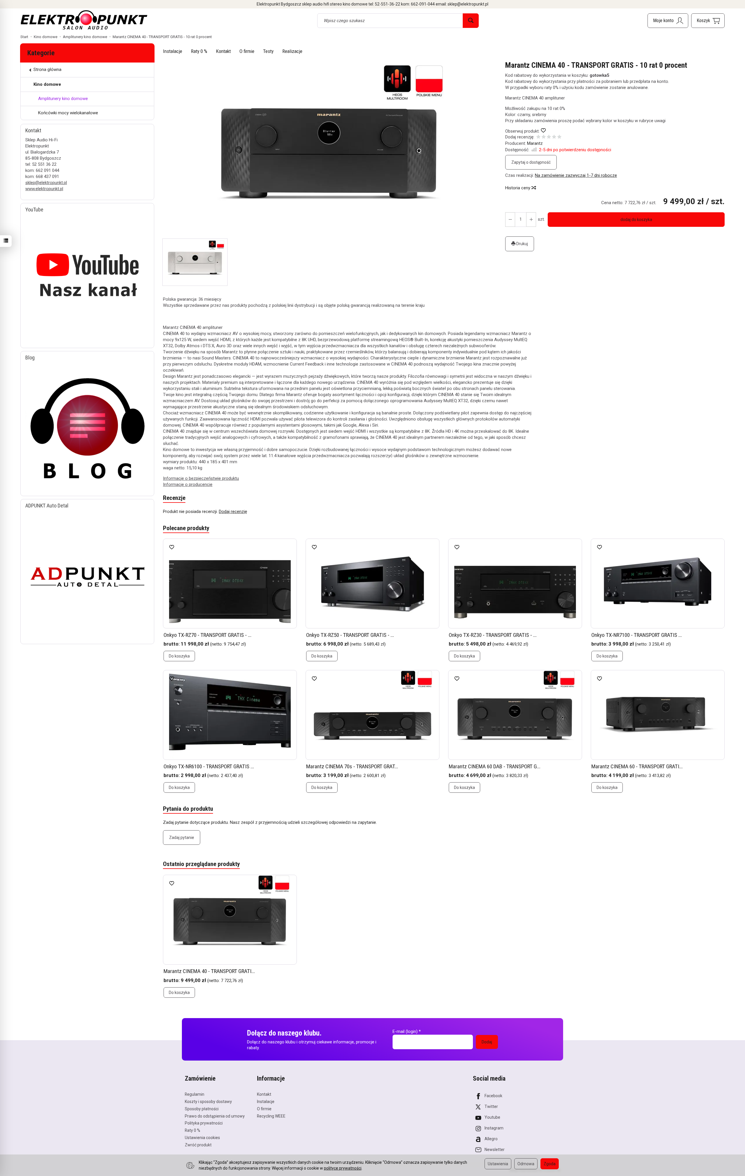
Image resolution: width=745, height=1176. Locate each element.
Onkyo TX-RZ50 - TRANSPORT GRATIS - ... (350, 635)
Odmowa (525, 1163)
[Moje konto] (668, 20)
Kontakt (223, 51)
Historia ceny (518, 187)
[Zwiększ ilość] (510, 219)
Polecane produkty (186, 528)
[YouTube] (87, 277)
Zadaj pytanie (181, 837)
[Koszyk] (708, 20)
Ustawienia (498, 1163)
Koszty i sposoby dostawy (208, 1101)
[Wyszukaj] (471, 20)
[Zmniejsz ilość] (531, 219)
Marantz (535, 143)
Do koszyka (179, 656)
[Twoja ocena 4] (554, 137)
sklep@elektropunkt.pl (46, 182)
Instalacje (172, 51)
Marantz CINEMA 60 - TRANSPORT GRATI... (637, 766)
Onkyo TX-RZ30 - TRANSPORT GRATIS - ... (493, 635)
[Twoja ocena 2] (543, 137)
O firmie (247, 51)
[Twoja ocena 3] (548, 137)
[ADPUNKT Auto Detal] (87, 573)
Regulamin (194, 1094)
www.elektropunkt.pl (44, 188)
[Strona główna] (84, 20)
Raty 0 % (199, 51)
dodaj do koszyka (636, 219)
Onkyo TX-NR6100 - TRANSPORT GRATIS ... (209, 766)
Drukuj (521, 243)
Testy (268, 51)
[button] (329, 149)
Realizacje (292, 51)
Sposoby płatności (202, 1108)
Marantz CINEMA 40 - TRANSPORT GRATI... (209, 971)
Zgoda (550, 1163)
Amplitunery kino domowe (63, 98)
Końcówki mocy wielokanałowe (68, 112)
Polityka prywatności (204, 1123)
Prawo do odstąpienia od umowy (215, 1116)
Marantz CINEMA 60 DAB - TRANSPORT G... (494, 766)
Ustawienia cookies (202, 1137)
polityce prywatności (342, 1168)
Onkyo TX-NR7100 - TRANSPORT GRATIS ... (636, 635)
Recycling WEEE (271, 1116)
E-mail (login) (405, 1031)
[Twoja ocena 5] (559, 137)
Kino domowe (47, 84)
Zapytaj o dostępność (531, 162)
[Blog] (87, 425)
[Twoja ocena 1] (538, 137)
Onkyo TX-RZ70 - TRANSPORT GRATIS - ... (207, 635)
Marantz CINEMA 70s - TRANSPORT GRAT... (352, 766)
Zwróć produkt (198, 1145)
